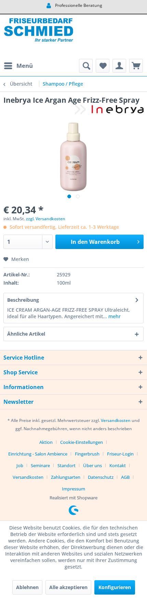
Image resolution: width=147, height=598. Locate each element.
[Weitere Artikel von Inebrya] (109, 111)
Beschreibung (23, 300)
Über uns (92, 465)
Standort (66, 465)
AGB (125, 477)
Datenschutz (100, 477)
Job (19, 465)
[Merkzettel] (102, 66)
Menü (24, 66)
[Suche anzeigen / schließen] (86, 66)
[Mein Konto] (119, 66)
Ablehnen (27, 587)
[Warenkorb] (136, 66)
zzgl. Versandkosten (45, 219)
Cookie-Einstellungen (81, 442)
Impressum (73, 489)
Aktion (46, 442)
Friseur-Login (120, 454)
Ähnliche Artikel (26, 334)
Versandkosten (116, 420)
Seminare (40, 465)
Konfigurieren (114, 587)
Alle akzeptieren (68, 587)
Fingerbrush (87, 454)
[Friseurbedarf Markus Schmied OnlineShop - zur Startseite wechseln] (38, 36)
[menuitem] (18, 66)
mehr (114, 316)
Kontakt (117, 465)
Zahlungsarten (65, 477)
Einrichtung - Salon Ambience (37, 454)
